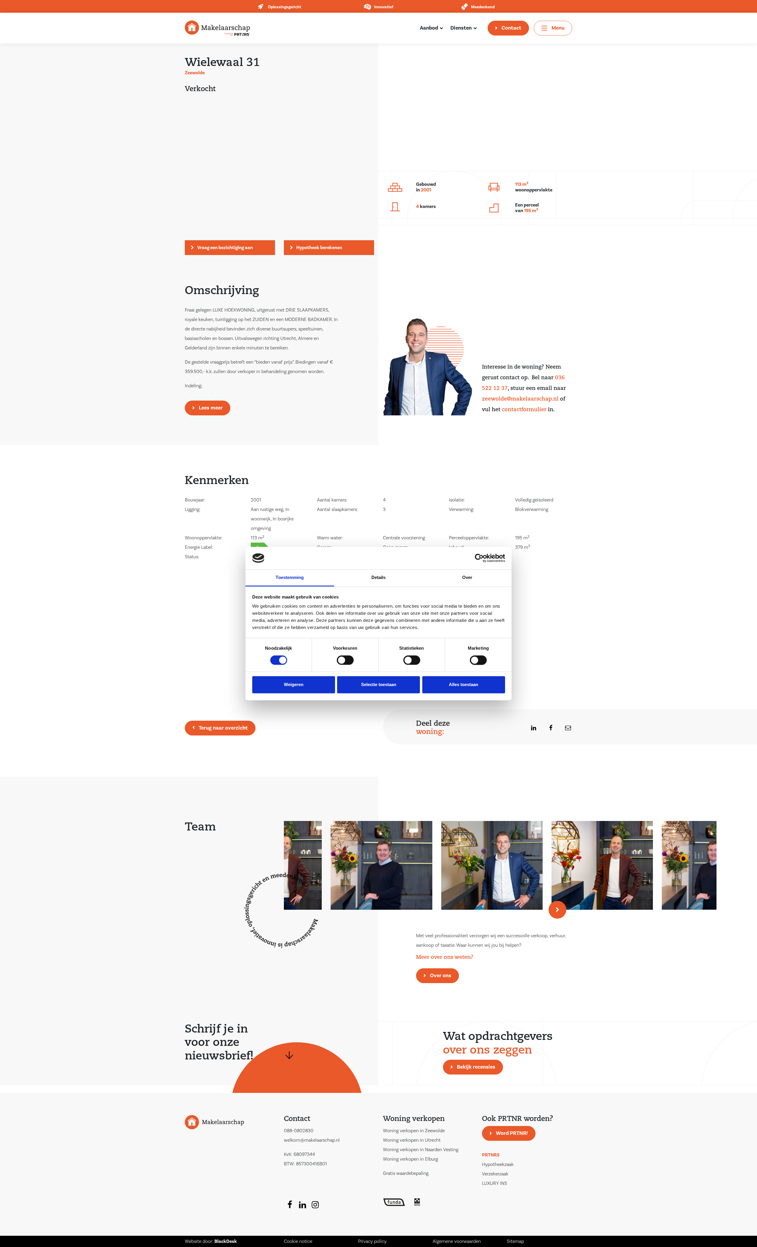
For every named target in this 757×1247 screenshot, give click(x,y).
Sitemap (515, 1241)
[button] (557, 910)
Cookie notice (298, 1241)
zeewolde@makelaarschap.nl (520, 399)
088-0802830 (298, 1131)
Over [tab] (467, 577)
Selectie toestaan (378, 684)
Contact (511, 28)
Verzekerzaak (495, 1174)
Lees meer (211, 407)
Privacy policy (372, 1241)
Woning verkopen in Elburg (410, 1159)
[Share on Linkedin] (530, 728)
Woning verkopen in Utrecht (412, 1140)
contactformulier (524, 410)
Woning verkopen (414, 1119)
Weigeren (293, 684)
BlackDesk (225, 1241)
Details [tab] (378, 577)
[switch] (345, 660)
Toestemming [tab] (290, 577)
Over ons (440, 975)
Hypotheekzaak (498, 1164)
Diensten (461, 28)
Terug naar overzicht (223, 728)
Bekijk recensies (476, 1067)
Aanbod (429, 28)
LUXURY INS (494, 1183)
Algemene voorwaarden (457, 1241)
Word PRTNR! (512, 1133)
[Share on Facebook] (547, 728)
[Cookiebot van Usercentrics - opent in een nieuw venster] (479, 558)
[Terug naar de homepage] (217, 28)
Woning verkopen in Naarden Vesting (420, 1150)
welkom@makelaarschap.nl (312, 1140)
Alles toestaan (463, 684)
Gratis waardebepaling (405, 1173)
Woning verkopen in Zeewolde (414, 1131)
